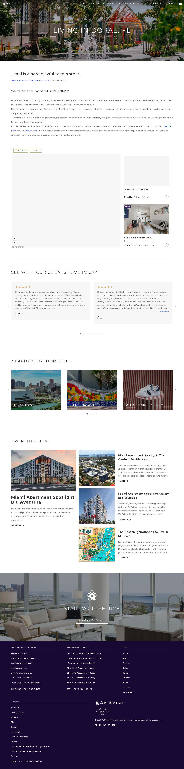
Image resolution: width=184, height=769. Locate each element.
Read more (164, 311)
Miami (125, 683)
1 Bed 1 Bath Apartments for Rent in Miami (85, 653)
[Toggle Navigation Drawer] (180, 3)
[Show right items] (175, 306)
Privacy (14, 742)
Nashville (126, 687)
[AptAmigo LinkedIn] (109, 725)
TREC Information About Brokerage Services (30, 746)
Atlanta (126, 653)
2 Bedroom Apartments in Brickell (81, 673)
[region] (65, 202)
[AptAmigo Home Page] (13, 3)
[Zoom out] (15, 242)
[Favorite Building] (166, 196)
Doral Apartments (19, 668)
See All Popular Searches (79, 689)
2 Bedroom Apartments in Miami (81, 683)
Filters (22, 150)
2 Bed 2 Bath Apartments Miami (80, 668)
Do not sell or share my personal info (27, 761)
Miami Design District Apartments (25, 683)
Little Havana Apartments (22, 678)
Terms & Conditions (19, 737)
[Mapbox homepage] (18, 247)
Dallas (125, 668)
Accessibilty (16, 732)
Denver (126, 673)
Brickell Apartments (19, 653)
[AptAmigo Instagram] (100, 725)
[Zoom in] (15, 238)
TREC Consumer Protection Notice (26, 751)
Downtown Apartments (21, 673)
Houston (126, 678)
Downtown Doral (29, 130)
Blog (13, 722)
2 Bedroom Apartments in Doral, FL (82, 678)
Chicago (126, 663)
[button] (146, 177)
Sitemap (15, 756)
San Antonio (128, 692)
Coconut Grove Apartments (23, 658)
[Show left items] (8, 306)
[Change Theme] (3, 3)
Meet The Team (17, 712)
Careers (14, 717)
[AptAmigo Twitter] (104, 725)
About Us (153, 3)
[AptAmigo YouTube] (113, 725)
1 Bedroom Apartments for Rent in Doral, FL (85, 658)
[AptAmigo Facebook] (96, 725)
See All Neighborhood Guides (25, 689)
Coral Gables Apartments (22, 663)
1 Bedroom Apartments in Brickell (81, 663)
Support (15, 727)
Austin (125, 658)
